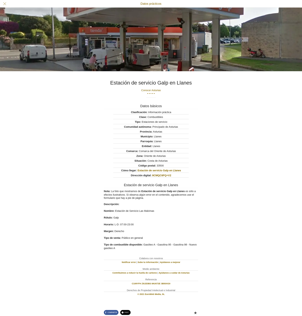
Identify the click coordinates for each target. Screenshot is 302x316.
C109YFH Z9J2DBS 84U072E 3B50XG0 (151, 283)
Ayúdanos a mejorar (170, 262)
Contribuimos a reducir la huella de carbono (134, 273)
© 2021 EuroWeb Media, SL (151, 294)
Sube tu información (148, 262)
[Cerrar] (4, 3)
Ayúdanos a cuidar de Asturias (174, 273)
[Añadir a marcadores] (195, 313)
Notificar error (129, 262)
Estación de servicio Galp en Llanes (159, 170)
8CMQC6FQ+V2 (161, 175)
